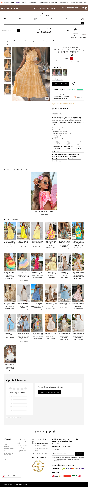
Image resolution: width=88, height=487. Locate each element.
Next (48, 74)
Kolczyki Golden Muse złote (44, 211)
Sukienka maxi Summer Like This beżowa (64, 274)
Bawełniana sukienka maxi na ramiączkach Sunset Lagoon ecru (50, 335)
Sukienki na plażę (73, 154)
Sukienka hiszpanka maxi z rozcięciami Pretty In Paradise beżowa (23, 305)
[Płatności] (15, 2)
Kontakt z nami (7, 442)
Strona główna (7, 41)
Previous (13, 74)
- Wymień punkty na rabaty (33, 2)
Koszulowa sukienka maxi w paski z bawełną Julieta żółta (51, 274)
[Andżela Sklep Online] (44, 14)
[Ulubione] (67, 19)
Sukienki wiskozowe (74, 159)
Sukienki (15, 41)
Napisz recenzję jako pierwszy (50, 392)
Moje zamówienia (22, 445)
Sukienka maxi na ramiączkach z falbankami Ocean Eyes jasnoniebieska (37, 305)
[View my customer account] (51, 19)
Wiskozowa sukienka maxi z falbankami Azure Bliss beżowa (9, 305)
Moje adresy (21, 448)
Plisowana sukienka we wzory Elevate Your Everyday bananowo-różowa (51, 243)
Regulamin (6, 446)
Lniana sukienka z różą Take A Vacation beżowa (51, 305)
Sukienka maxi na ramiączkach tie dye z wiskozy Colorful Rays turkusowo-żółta (78, 243)
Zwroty (5, 457)
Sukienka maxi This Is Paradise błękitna (64, 304)
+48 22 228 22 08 (65, 2)
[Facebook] (46, 432)
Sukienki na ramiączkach (59, 159)
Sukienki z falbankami (70, 157)
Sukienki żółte (56, 161)
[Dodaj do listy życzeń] (73, 83)
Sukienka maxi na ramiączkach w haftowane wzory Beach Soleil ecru (9, 366)
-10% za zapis (50, 2)
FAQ (5, 459)
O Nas (5, 444)
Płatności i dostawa (8, 451)
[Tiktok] (54, 432)
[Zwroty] (5, 2)
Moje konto (22, 439)
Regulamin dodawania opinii (13, 417)
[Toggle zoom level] (47, 98)
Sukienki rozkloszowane (59, 154)
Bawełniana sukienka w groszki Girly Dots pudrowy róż (78, 305)
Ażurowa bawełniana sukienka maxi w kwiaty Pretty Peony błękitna (37, 335)
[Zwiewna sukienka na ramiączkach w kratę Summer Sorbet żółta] (7, 52)
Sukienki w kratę (57, 157)
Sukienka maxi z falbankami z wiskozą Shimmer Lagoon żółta (10, 243)
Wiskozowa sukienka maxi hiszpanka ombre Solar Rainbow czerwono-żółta (10, 274)
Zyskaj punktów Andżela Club (65, 103)
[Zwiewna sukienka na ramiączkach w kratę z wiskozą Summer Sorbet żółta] (31, 74)
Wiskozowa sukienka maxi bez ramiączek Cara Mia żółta (37, 243)
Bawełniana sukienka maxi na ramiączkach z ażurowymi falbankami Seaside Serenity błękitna (23, 336)
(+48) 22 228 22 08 (41, 443)
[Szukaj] (82, 23)
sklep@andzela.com (81, 2)
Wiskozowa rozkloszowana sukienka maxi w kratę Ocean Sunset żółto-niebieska (23, 275)
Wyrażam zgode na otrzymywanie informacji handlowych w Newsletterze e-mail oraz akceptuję (69, 459)
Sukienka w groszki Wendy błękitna (10, 334)
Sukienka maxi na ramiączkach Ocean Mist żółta (23, 243)
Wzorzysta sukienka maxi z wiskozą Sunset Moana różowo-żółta (37, 274)
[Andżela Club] (36, 19)
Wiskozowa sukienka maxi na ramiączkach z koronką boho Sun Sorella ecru (78, 335)
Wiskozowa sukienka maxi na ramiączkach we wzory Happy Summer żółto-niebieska (64, 244)
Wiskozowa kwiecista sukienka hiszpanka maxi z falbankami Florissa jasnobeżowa (78, 274)
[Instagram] (50, 432)
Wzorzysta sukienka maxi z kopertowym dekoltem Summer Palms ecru (64, 335)
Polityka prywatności (9, 448)
